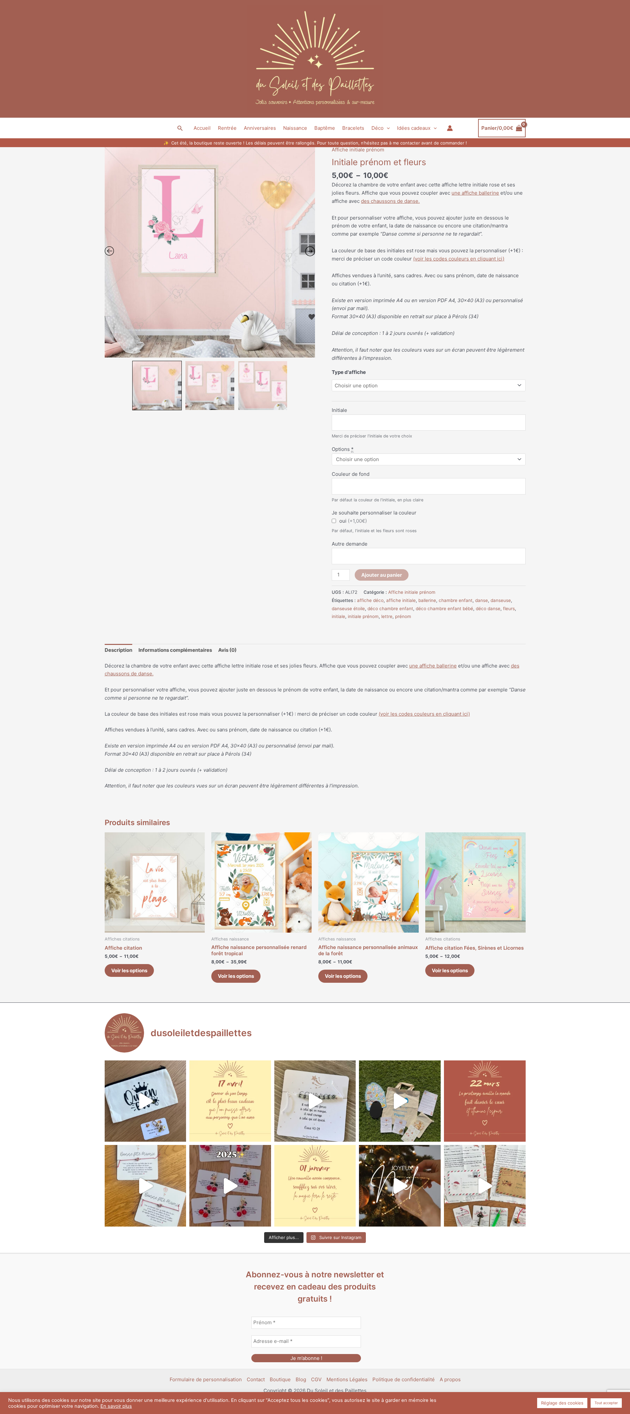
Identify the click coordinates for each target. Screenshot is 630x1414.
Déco (377, 128)
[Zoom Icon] (210, 252)
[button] (180, 128)
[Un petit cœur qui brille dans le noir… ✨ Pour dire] (145, 1186)
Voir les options (129, 970)
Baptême (324, 128)
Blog (301, 1379)
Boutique (280, 1379)
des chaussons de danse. (390, 201)
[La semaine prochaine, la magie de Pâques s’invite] (400, 1101)
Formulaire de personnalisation (206, 1379)
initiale (338, 616)
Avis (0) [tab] (227, 650)
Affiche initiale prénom (358, 149)
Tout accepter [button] (606, 1403)
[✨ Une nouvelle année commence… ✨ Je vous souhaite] (315, 1186)
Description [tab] (118, 650)
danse (481, 600)
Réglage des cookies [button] (562, 1402)
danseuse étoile (348, 608)
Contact (256, 1379)
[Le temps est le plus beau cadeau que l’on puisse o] (230, 1101)
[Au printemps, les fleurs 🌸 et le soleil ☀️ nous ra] (485, 1101)
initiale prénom (363, 616)
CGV (316, 1379)
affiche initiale (401, 600)
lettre (386, 616)
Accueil (202, 128)
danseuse (501, 600)
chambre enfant (455, 600)
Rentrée (227, 128)
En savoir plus (116, 1406)
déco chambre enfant (390, 608)
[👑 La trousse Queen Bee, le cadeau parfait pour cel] (145, 1101)
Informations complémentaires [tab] (175, 650)
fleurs (509, 608)
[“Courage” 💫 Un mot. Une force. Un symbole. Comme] (315, 1101)
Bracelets (353, 128)
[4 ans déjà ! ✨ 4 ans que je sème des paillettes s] (230, 1186)
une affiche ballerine (475, 193)
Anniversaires (260, 128)
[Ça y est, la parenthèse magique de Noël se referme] (400, 1186)
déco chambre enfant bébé (444, 608)
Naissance (295, 128)
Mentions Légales (347, 1379)
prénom (403, 616)
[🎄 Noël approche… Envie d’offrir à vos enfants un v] (485, 1186)
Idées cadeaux (413, 128)
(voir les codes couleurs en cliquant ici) (458, 259)
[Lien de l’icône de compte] (450, 128)
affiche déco (370, 600)
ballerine (427, 600)
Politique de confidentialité (403, 1379)
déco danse (488, 608)
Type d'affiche (349, 372)
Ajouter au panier (381, 575)
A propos (450, 1379)
